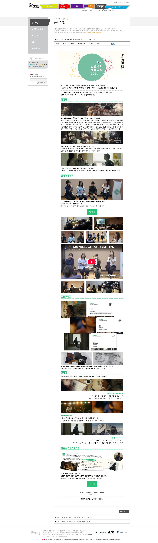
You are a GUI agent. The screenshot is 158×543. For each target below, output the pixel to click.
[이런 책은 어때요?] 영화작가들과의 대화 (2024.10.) (77, 517)
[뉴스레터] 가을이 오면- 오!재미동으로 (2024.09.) (76, 521)
